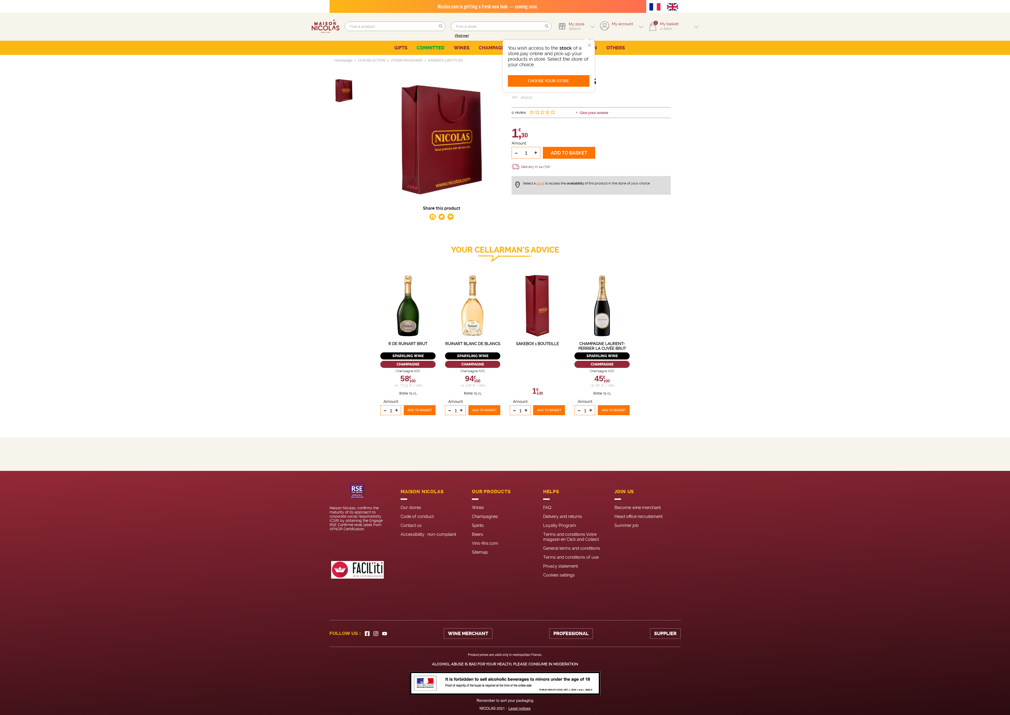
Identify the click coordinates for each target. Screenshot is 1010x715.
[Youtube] (384, 633)
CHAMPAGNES (495, 48)
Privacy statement (560, 566)
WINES (461, 48)
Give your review (594, 113)
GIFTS (400, 48)
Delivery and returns (562, 516)
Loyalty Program (559, 525)
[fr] (656, 7)
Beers (477, 534)
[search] (395, 26)
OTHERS (615, 48)
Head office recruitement (638, 516)
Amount (519, 143)
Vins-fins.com (485, 543)
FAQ (547, 507)
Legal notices (519, 708)
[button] (441, 26)
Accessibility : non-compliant (428, 534)
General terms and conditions (571, 548)
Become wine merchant (637, 507)
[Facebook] (367, 633)
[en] (674, 7)
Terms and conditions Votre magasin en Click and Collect (571, 537)
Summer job (626, 525)
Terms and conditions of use (571, 557)
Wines (478, 507)
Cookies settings (559, 575)
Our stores (411, 507)
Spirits (478, 525)
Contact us (411, 525)
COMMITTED (431, 48)
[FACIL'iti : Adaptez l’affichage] (357, 570)
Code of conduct (417, 516)
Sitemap (480, 552)
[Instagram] (375, 633)
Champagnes (485, 516)
